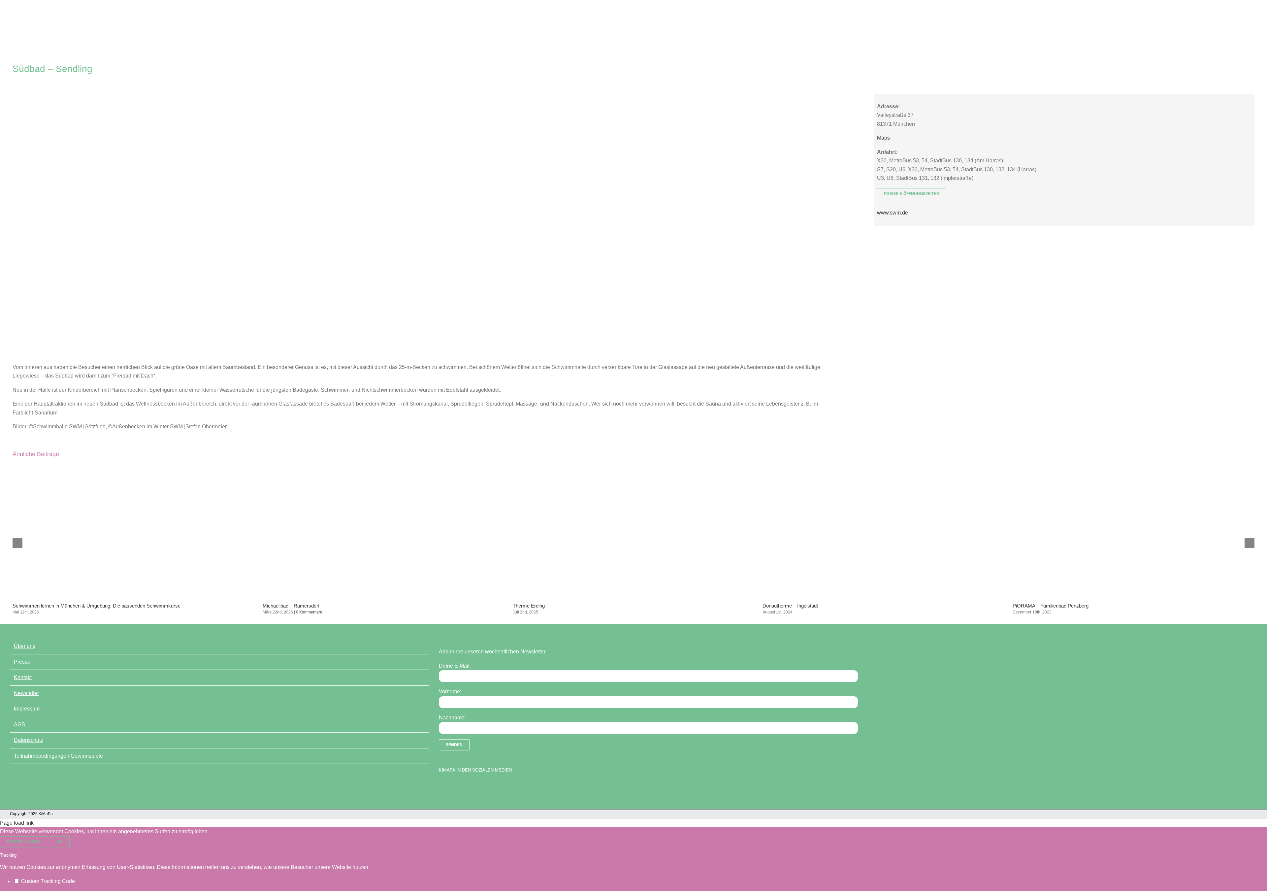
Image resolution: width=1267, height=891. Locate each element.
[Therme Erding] (633, 596)
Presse (22, 662)
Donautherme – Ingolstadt (790, 606)
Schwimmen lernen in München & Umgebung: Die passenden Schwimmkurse (96, 606)
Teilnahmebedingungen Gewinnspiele (58, 756)
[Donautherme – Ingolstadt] (883, 596)
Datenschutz (28, 740)
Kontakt (23, 677)
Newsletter (26, 693)
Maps (883, 138)
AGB (19, 724)
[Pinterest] (476, 787)
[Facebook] (442, 787)
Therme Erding (529, 606)
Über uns (24, 646)
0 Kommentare (309, 612)
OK (60, 842)
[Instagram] (465, 787)
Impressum (27, 708)
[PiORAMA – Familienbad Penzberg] (1133, 596)
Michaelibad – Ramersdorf (291, 606)
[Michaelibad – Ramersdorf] (383, 596)
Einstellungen (23, 842)
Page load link (17, 823)
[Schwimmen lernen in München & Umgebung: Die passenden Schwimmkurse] (133, 596)
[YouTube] (453, 787)
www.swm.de (892, 212)
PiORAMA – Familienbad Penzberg (1050, 606)
